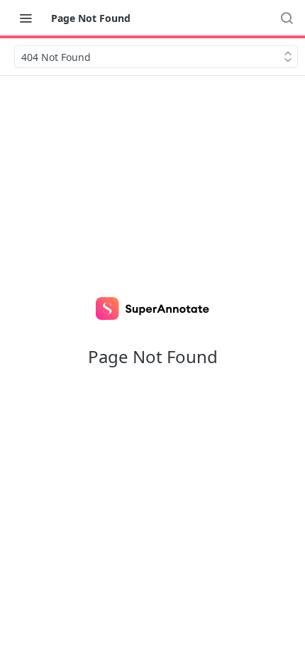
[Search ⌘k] (286, 17)
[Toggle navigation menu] (25, 17)
